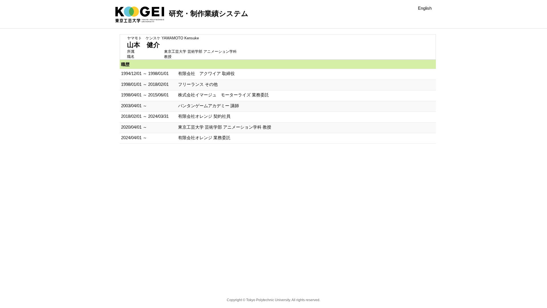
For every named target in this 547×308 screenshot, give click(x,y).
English (425, 8)
